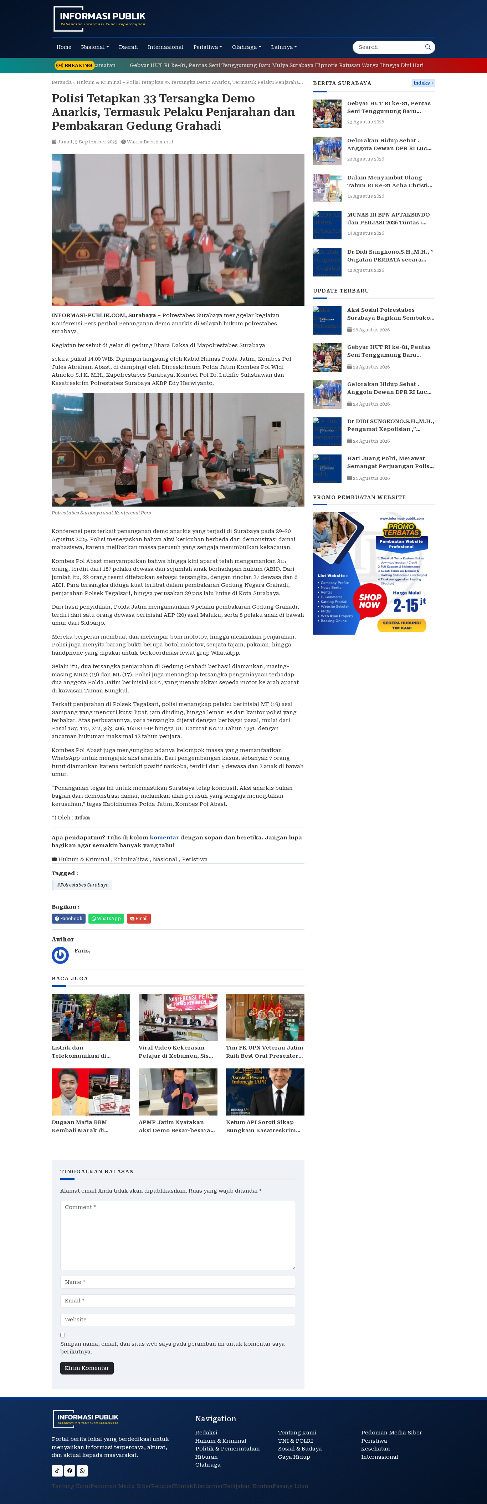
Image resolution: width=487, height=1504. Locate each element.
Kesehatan (375, 1448)
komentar (164, 837)
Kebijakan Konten (247, 1486)
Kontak (183, 1486)
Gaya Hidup (294, 1457)
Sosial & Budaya (300, 1448)
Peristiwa (195, 859)
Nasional (165, 859)
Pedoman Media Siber (391, 1432)
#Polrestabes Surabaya (83, 885)
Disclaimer (208, 1486)
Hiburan (206, 1457)
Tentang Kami (297, 1432)
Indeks (422, 83)
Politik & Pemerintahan (227, 1448)
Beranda (62, 82)
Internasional (379, 1457)
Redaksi (206, 1432)
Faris (82, 950)
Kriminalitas (131, 859)
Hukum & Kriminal (99, 82)
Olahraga (208, 1465)
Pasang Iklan (290, 1486)
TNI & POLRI (295, 1441)
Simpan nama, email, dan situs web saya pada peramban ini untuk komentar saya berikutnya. (172, 1348)
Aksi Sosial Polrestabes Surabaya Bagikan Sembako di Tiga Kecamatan (388, 318)
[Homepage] (100, 18)
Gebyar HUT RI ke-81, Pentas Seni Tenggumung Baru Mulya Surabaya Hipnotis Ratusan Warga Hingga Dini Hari (239, 65)
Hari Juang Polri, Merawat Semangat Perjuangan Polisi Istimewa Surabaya (389, 466)
